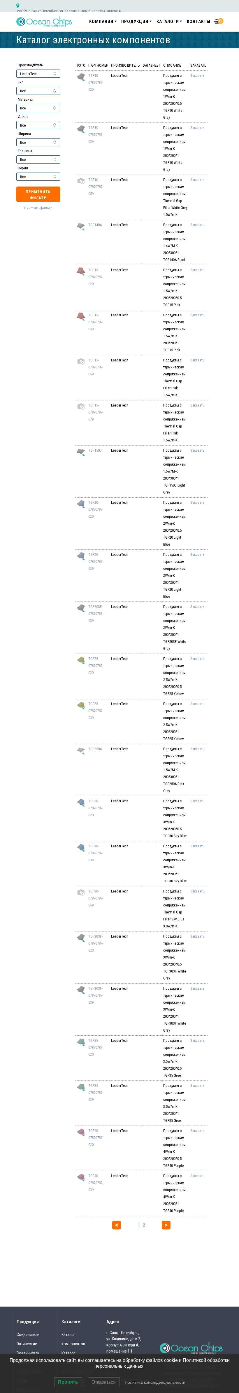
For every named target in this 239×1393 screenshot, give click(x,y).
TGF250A (95, 749)
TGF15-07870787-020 (95, 277)
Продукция (134, 21)
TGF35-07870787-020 (95, 1047)
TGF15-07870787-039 (95, 322)
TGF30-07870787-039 (95, 853)
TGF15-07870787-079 (95, 412)
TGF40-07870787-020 (95, 1137)
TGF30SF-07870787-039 (95, 995)
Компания (101, 21)
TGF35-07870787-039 (95, 1092)
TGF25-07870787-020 (95, 665)
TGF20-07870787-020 (95, 509)
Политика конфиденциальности (155, 1382)
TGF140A (95, 225)
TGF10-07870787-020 (95, 82)
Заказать (197, 75)
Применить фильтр (38, 194)
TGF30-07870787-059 (95, 898)
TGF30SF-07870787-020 (95, 943)
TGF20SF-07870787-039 (95, 613)
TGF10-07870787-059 (95, 187)
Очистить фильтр (38, 208)
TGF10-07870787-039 (95, 134)
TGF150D (95, 450)
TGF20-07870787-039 (95, 561)
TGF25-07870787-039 (95, 711)
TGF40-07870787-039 (95, 1183)
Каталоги (168, 21)
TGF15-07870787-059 (95, 367)
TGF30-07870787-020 (95, 808)
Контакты (198, 21)
